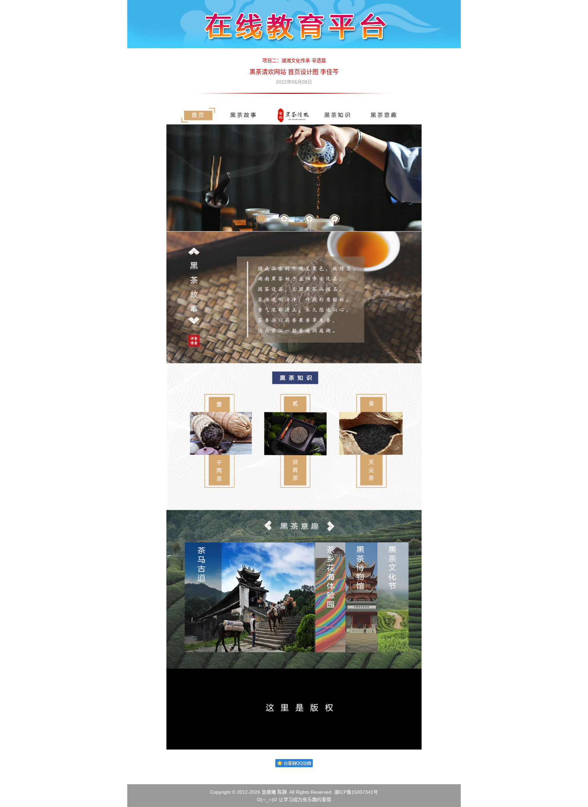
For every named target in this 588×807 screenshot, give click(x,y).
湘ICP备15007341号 (356, 792)
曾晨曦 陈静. (275, 792)
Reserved (321, 792)
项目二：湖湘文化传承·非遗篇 (294, 60)
